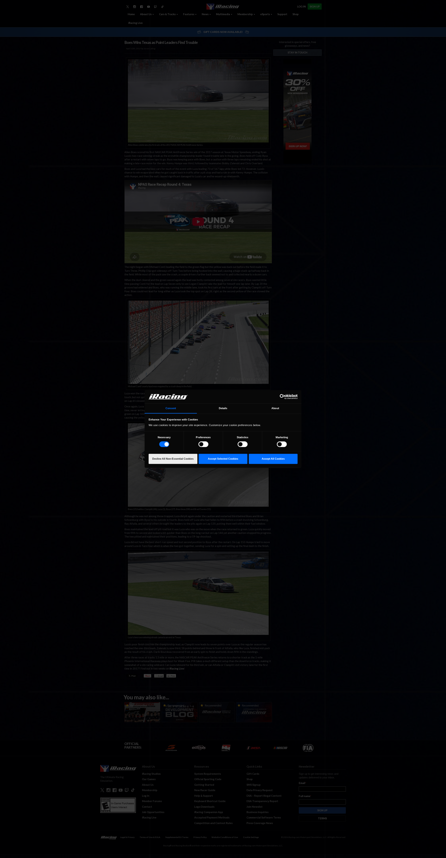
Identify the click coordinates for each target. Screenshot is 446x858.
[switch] (203, 444)
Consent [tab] (171, 408)
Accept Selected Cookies (223, 458)
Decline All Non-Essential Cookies (173, 458)
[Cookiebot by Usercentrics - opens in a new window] (282, 396)
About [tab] (275, 408)
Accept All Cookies (273, 458)
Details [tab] (223, 408)
